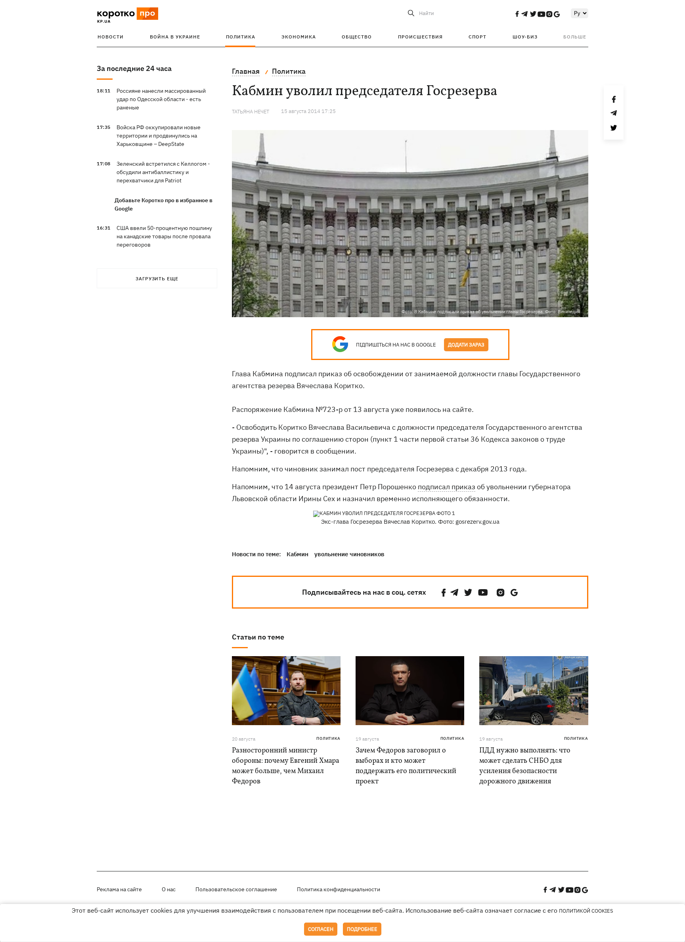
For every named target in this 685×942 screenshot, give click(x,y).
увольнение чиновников (349, 554)
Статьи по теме (258, 636)
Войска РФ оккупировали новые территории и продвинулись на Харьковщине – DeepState (159, 135)
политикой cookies (586, 910)
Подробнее (362, 929)
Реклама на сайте (119, 889)
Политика (240, 37)
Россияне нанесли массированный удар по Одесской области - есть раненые (161, 99)
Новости (111, 37)
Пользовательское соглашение (236, 889)
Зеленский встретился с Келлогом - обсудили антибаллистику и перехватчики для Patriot (163, 172)
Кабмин (297, 554)
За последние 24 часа (134, 68)
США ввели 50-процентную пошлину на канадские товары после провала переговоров (164, 236)
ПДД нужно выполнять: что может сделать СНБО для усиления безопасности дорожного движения (524, 766)
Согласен (320, 929)
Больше (574, 37)
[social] (517, 14)
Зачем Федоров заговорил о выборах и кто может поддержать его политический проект (406, 766)
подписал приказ (446, 486)
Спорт (477, 37)
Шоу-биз (525, 37)
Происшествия (420, 37)
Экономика (298, 37)
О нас (169, 889)
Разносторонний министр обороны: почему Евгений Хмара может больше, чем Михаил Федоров (285, 766)
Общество (357, 37)
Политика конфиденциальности (338, 889)
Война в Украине (175, 37)
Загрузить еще (157, 278)
